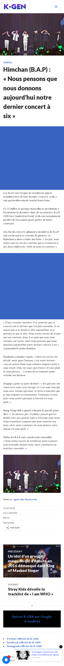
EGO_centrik (10, 513)
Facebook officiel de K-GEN (24, 642)
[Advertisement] (32, 158)
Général (7, 62)
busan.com (31, 499)
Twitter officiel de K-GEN (23, 638)
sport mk (19, 499)
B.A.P (7, 518)
